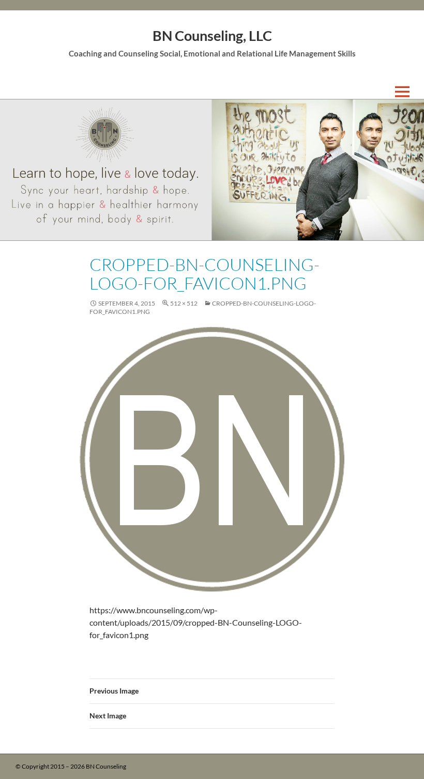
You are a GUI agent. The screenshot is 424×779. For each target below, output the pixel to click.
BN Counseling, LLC (212, 35)
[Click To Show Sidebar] (409, 91)
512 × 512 (184, 303)
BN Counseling (106, 766)
